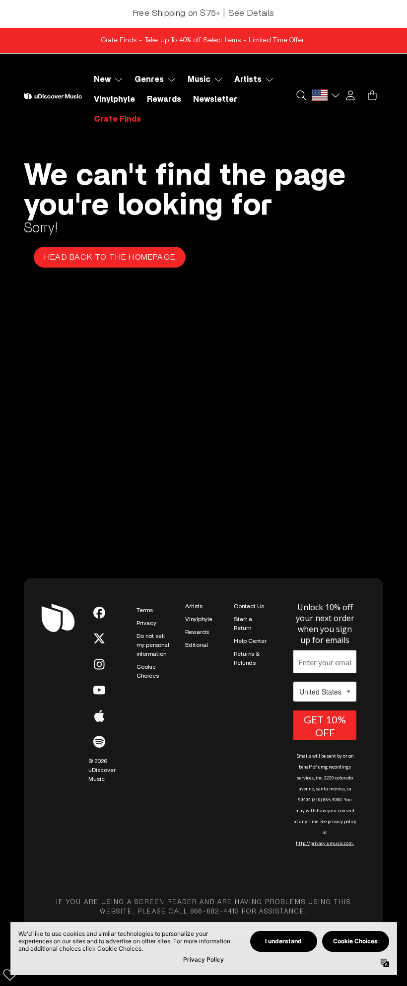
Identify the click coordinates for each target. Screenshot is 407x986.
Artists (194, 606)
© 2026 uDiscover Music (102, 770)
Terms (144, 610)
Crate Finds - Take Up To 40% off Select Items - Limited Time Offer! (203, 40)
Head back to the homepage (109, 257)
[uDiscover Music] (53, 95)
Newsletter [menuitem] (215, 99)
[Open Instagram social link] (99, 664)
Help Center (250, 641)
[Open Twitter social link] (99, 638)
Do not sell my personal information (152, 645)
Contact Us (249, 606)
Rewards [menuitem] (164, 99)
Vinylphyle (198, 619)
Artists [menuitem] (248, 79)
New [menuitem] (102, 79)
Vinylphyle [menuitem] (114, 99)
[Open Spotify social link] (99, 742)
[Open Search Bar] (300, 95)
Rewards (197, 632)
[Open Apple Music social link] (99, 716)
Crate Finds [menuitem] (117, 119)
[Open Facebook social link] (99, 613)
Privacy (146, 623)
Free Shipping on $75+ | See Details (203, 13)
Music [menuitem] (199, 79)
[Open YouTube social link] (99, 690)
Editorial (196, 645)
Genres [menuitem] (149, 79)
